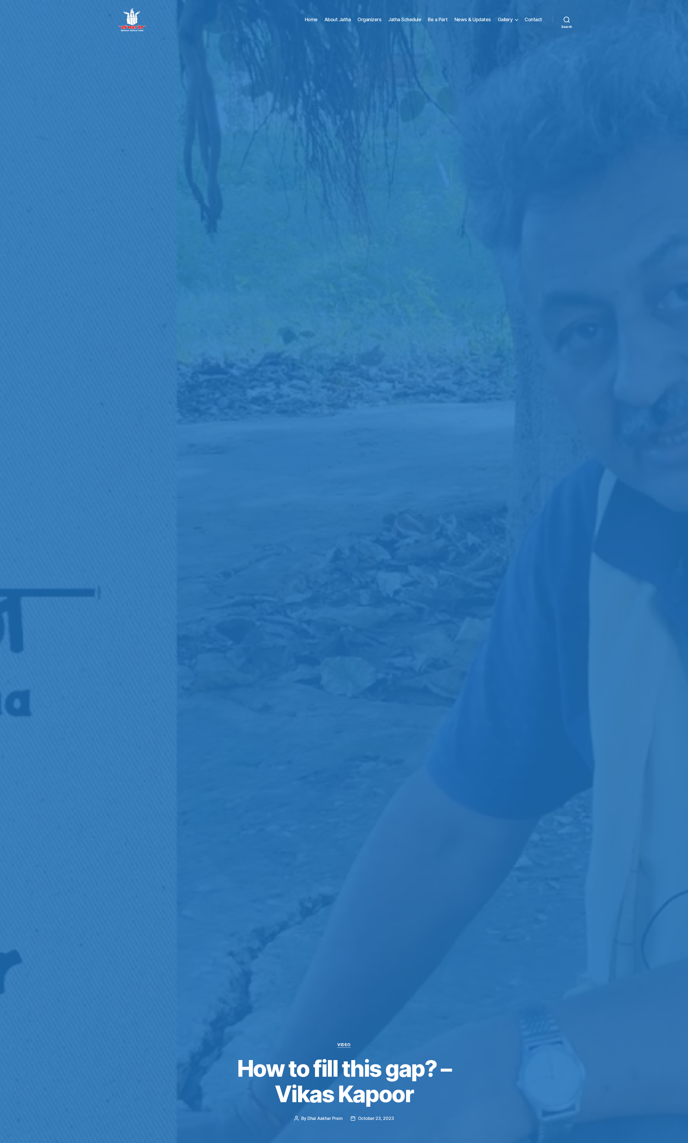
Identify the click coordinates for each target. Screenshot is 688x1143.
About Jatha (337, 19)
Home (311, 19)
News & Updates (472, 19)
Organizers (369, 19)
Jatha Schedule (404, 19)
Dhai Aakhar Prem (325, 1118)
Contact (533, 19)
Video (344, 1044)
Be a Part (438, 19)
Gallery (505, 19)
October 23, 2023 (376, 1118)
